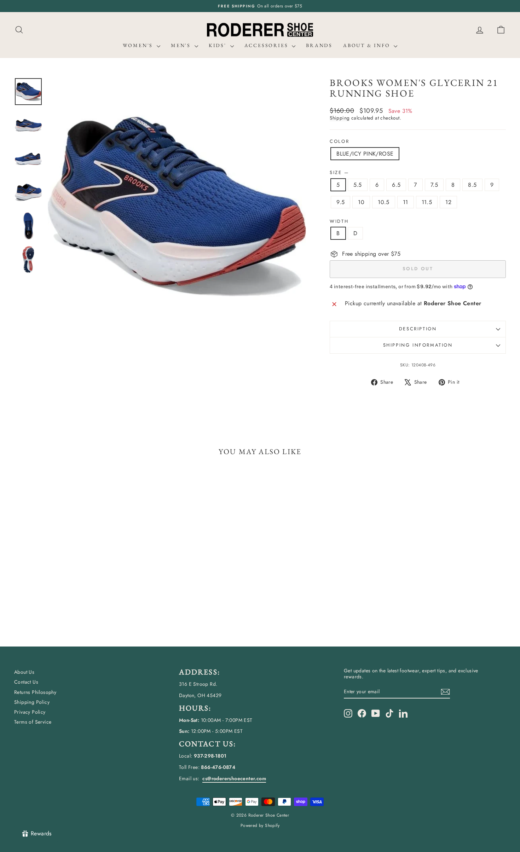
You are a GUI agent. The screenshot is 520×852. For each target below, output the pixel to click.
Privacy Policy (30, 711)
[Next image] (294, 206)
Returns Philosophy (35, 692)
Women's (139, 45)
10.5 (383, 202)
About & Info (367, 45)
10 (361, 202)
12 (448, 202)
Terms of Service (32, 721)
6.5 (396, 185)
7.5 (434, 185)
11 (405, 202)
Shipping (339, 117)
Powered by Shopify (260, 825)
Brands (319, 45)
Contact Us (26, 681)
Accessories (267, 45)
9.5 (340, 202)
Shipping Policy (32, 702)
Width (339, 221)
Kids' (219, 45)
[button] (501, 29)
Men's (182, 45)
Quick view (72, 582)
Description (418, 328)
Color (339, 141)
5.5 (357, 185)
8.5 (472, 185)
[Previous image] (60, 206)
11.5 (427, 202)
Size (339, 172)
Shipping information (418, 345)
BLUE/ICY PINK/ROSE (364, 154)
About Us (24, 672)
